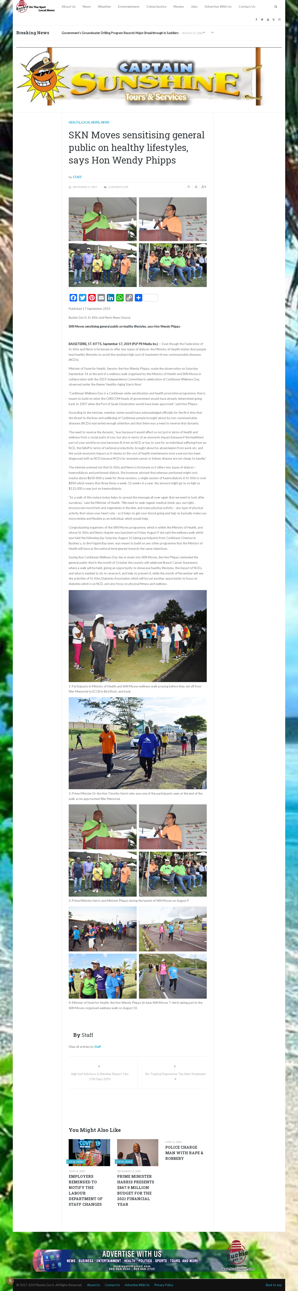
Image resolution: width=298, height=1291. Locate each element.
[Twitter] (262, 19)
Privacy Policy (163, 1285)
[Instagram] (280, 19)
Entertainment (128, 6)
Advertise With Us (218, 6)
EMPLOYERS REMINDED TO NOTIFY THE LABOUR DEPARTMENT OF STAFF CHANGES (86, 1190)
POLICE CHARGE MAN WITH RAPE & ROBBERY (184, 1153)
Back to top (274, 1285)
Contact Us (247, 6)
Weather (104, 6)
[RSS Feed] (274, 19)
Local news (90, 122)
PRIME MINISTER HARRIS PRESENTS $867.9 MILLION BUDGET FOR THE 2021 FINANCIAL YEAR (135, 1190)
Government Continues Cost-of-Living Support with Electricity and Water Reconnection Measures (128, 33)
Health (74, 122)
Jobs (194, 6)
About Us (69, 6)
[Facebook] (257, 19)
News (87, 6)
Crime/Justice (156, 6)
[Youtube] (268, 19)
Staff (77, 177)
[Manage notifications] (10, 1280)
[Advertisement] (153, 1106)
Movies (178, 6)
